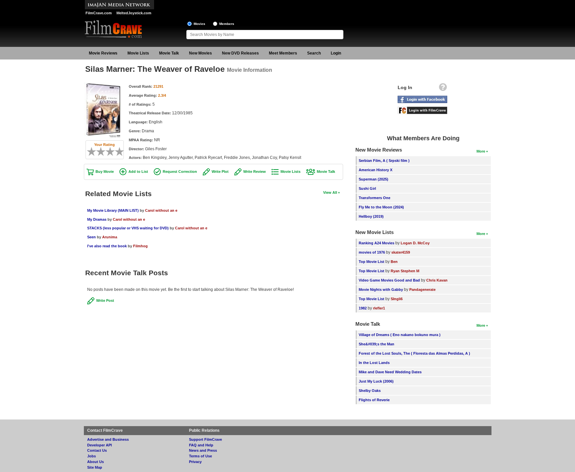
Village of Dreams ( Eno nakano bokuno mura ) (400, 335)
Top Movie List (371, 262)
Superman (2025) (373, 179)
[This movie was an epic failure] (89, 151)
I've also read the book (107, 246)
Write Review (254, 172)
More (481, 151)
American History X (375, 170)
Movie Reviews (103, 53)
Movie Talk (169, 53)
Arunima (109, 237)
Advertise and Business (108, 439)
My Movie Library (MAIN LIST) (113, 210)
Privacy (195, 462)
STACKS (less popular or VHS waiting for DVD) (128, 228)
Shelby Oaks (370, 391)
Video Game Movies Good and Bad (389, 280)
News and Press (203, 450)
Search (314, 53)
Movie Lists (138, 53)
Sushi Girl (367, 188)
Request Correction (180, 172)
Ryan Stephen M (405, 271)
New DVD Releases (240, 53)
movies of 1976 (372, 252)
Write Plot (220, 172)
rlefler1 (379, 308)
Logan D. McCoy (415, 243)
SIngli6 (397, 299)
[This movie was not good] (98, 151)
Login (336, 53)
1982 (363, 308)
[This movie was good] (112, 151)
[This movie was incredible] (121, 151)
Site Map (94, 467)
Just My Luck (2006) (376, 381)
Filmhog (140, 246)
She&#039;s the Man (376, 344)
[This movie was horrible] (94, 151)
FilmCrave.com (99, 13)
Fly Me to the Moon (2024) (381, 207)
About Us (95, 462)
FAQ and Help (201, 445)
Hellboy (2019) (371, 216)
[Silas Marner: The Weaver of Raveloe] (103, 84)
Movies (199, 24)
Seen (91, 237)
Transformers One (374, 198)
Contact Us (97, 450)
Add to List (138, 172)
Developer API (99, 445)
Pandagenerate (422, 290)
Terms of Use (200, 456)
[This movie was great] (117, 151)
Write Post (105, 300)
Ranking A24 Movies (376, 243)
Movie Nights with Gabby (381, 290)
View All (330, 192)
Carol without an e (161, 210)
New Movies (200, 53)
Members (226, 24)
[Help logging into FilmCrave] (443, 88)
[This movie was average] (103, 151)
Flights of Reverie (374, 400)
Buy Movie (105, 172)
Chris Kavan (437, 280)
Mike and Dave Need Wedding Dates (390, 372)
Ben (394, 262)
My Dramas (96, 219)
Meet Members (283, 53)
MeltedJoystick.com (133, 13)
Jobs (91, 456)
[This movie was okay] (107, 151)
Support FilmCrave (205, 439)
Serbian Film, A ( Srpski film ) (384, 161)
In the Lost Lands (374, 363)
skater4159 (400, 252)
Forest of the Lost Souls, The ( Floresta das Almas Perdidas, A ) (414, 353)
